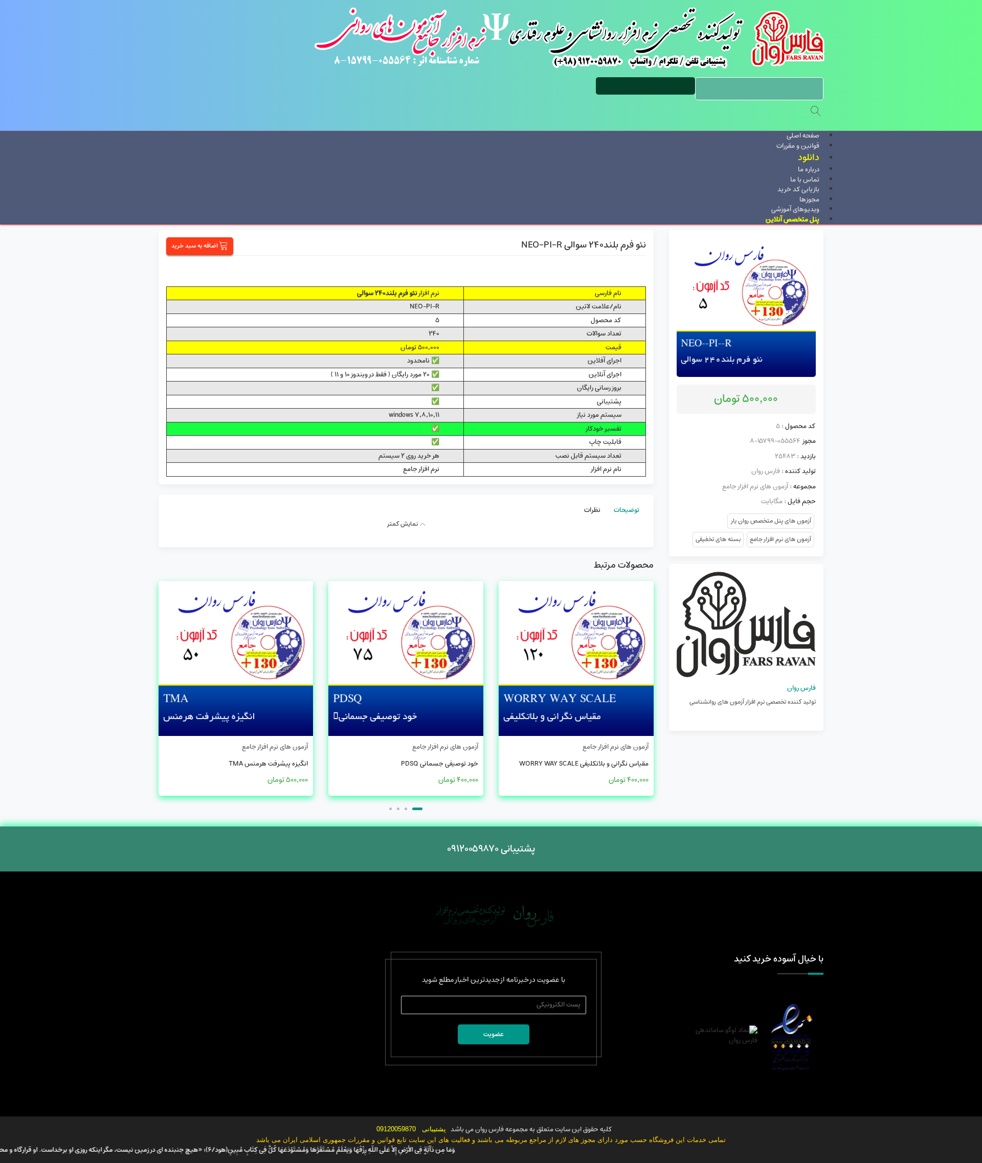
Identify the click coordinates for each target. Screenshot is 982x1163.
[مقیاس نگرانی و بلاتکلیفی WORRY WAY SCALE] (576, 658)
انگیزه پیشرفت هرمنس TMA (268, 764)
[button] (417, 809)
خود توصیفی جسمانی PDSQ (439, 764)
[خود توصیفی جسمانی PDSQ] (405, 658)
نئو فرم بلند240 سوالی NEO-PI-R (583, 245)
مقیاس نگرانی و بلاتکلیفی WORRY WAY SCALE (584, 764)
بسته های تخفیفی (718, 539)
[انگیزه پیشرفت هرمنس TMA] (236, 658)
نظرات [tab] (592, 510)
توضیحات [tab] (626, 510)
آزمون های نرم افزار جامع (755, 487)
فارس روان (765, 471)
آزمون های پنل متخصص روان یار (770, 521)
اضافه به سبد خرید (194, 245)
